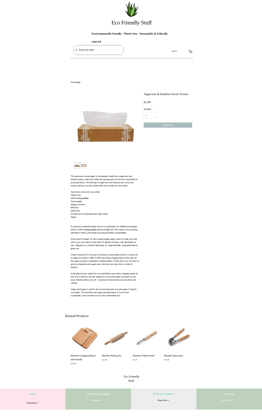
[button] (190, 51)
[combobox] (97, 50)
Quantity (147, 109)
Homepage (76, 82)
